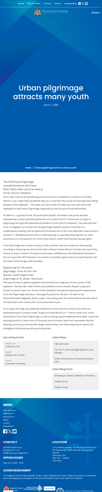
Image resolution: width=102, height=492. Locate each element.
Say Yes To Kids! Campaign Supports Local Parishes (73, 351)
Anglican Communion (33, 488)
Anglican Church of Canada (13, 488)
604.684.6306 (9, 447)
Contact (47, 3)
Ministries (8, 413)
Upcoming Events (13, 337)
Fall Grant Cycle (61, 343)
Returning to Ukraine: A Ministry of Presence (74, 375)
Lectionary (49, 488)
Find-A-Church (33, 3)
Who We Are (9, 410)
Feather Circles (61, 381)
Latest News (59, 337)
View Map (56, 460)
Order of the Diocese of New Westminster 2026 (74, 360)
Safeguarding (70, 3)
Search (21, 3)
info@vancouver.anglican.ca (15, 453)
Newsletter (8, 426)
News (28, 167)
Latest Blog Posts (62, 369)
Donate (57, 3)
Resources (8, 416)
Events (6, 423)
